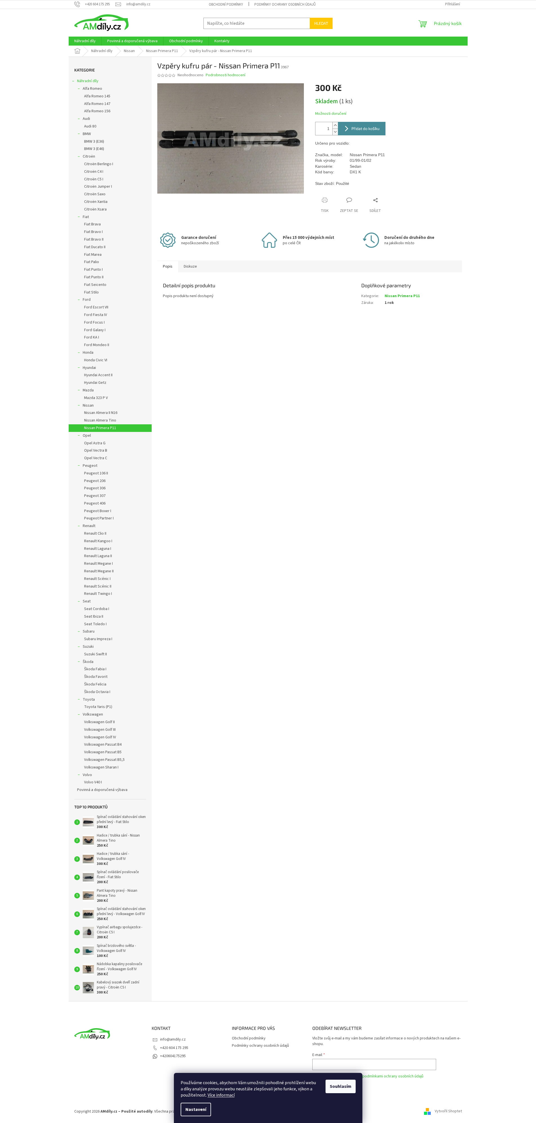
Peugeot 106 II (96, 473)
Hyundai (89, 368)
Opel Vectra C (95, 458)
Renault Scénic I (97, 579)
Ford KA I (91, 337)
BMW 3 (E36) (94, 141)
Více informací (221, 1095)
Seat (87, 601)
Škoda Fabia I (95, 669)
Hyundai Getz (95, 382)
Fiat (86, 217)
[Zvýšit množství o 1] (335, 125)
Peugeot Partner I (99, 518)
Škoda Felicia (95, 684)
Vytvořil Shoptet (448, 1111)
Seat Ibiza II (93, 616)
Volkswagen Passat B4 (103, 744)
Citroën (89, 156)
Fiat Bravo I (93, 232)
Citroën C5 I (93, 179)
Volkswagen (93, 714)
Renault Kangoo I (98, 541)
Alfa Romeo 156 (97, 111)
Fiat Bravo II (94, 239)
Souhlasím (340, 1086)
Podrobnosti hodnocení (225, 75)
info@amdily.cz (173, 1039)
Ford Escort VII (96, 307)
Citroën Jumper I (98, 186)
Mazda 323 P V (96, 398)
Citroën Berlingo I (98, 164)
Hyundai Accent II (98, 375)
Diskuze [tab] (190, 266)
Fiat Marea (93, 254)
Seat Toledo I (95, 624)
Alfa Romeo (92, 88)
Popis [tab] (167, 266)
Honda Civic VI (95, 360)
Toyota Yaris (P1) (98, 707)
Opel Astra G (95, 443)
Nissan (88, 405)
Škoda (88, 662)
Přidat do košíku (365, 128)
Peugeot (90, 466)
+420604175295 (173, 1056)
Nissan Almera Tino (100, 420)
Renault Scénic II (97, 586)
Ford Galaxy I (95, 330)
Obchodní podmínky (226, 4)
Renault (89, 526)
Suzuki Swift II (95, 654)
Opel (87, 435)
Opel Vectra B (95, 450)
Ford (87, 299)
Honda (88, 352)
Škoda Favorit (95, 677)
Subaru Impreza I (98, 639)
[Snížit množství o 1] (335, 132)
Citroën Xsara (95, 209)
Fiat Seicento (95, 285)
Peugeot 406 (95, 503)
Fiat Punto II (94, 277)
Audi (86, 119)
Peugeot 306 (95, 488)
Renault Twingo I (98, 594)
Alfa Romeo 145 (97, 96)
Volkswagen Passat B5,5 (104, 760)
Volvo (87, 775)
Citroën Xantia (95, 202)
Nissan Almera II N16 (100, 413)
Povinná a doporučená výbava (102, 790)
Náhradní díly (87, 81)
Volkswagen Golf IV (100, 737)
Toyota (89, 699)
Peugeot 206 (95, 481)
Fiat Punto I (93, 269)
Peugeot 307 (95, 496)
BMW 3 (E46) (94, 149)
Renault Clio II (95, 533)
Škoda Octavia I (97, 692)
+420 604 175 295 (174, 1048)
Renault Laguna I (97, 549)
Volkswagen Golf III (100, 729)
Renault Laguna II (98, 556)
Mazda (88, 390)
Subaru (89, 631)
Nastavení (195, 1109)
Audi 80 (90, 126)
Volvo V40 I (93, 782)
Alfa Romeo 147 (97, 104)
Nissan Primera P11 (100, 428)
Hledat (321, 23)
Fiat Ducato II (95, 247)
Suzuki (88, 646)
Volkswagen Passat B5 (103, 752)
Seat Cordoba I (96, 609)
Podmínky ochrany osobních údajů (285, 4)
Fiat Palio (91, 262)
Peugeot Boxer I (97, 511)
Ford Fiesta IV (95, 315)
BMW (87, 134)
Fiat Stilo (91, 292)
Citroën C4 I (93, 171)
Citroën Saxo (95, 194)
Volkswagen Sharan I (101, 767)
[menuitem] (85, 41)
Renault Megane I (98, 563)
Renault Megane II (99, 571)
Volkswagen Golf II (99, 722)
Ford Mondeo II (96, 345)
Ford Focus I (94, 322)
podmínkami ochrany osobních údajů (392, 1076)
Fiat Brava (92, 224)
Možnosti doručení (330, 113)
